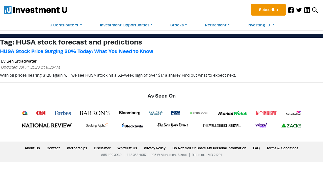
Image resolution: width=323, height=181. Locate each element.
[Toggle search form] (315, 10)
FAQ (256, 148)
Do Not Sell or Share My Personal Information (209, 148)
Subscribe (268, 9)
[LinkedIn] (307, 10)
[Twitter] (299, 10)
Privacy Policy (155, 148)
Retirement (216, 25)
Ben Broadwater (22, 61)
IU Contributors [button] (63, 25)
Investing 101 (260, 25)
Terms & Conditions (282, 148)
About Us (32, 148)
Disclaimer (102, 148)
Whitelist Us (127, 148)
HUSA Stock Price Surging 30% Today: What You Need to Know (76, 51)
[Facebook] (291, 10)
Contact (53, 148)
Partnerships (77, 148)
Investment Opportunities (124, 25)
